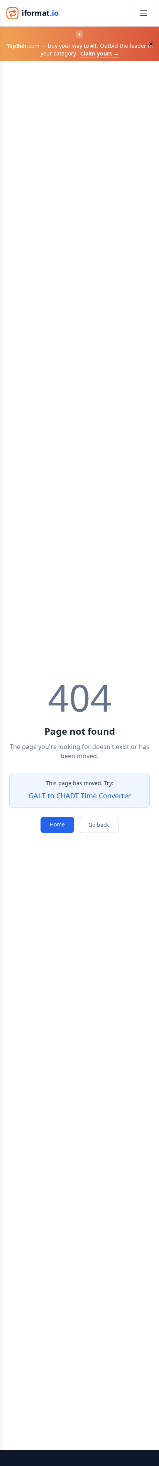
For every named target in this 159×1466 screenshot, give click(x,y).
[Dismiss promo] (151, 44)
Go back (98, 824)
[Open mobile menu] (143, 13)
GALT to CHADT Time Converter (80, 795)
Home (57, 824)
